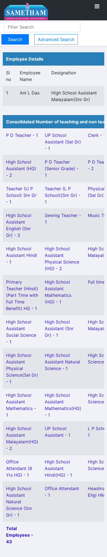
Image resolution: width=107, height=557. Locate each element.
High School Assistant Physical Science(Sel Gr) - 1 (22, 368)
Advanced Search (56, 39)
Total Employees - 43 (19, 535)
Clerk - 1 (96, 135)
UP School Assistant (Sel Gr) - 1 (63, 141)
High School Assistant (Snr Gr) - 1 (59, 328)
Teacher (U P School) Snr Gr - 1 (21, 195)
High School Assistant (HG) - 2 (21, 168)
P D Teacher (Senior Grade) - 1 (61, 168)
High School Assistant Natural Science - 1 (62, 361)
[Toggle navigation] (97, 6)
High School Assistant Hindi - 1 (21, 255)
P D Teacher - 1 (22, 135)
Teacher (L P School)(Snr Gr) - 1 (62, 195)
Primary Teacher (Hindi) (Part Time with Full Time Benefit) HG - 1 (22, 295)
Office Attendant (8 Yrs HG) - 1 (19, 468)
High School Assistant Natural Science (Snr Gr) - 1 (19, 502)
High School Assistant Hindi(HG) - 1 (58, 468)
